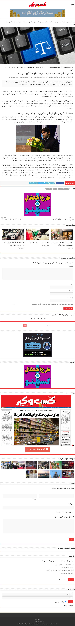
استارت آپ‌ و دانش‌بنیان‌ (61, 22)
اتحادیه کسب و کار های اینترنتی (64, 188)
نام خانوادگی (34, 499)
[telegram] (31, 318)
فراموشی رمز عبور (68, 605)
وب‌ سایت (70, 297)
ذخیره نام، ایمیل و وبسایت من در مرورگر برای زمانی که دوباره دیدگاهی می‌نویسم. (52, 304)
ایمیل (71, 291)
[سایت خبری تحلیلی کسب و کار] (37, 4)
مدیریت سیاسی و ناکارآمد (66, 567)
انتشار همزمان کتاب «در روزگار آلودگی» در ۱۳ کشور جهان (61, 219)
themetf (37, 619)
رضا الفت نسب (49, 188)
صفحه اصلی (72, 22)
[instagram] (35, 318)
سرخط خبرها (36, 77)
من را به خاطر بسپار (60, 602)
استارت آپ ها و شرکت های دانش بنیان (43, 22)
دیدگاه (71, 266)
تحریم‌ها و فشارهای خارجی (66, 573)
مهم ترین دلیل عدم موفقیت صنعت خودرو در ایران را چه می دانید (57, 561)
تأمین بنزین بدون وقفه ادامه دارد (39, 242)
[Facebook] (41, 318)
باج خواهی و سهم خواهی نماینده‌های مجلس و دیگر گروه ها (59, 570)
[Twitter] (38, 318)
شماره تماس (71, 504)
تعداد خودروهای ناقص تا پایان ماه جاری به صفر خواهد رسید (14, 244)
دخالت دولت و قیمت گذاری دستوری (63, 565)
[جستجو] (25, 325)
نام (71, 284)
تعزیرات (55, 188)
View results (62, 580)
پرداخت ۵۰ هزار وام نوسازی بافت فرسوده (12, 218)
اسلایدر (41, 77)
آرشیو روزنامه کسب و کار (36, 449)
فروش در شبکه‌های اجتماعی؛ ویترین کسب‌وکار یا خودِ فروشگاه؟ (62, 244)
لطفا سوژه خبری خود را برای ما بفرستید (64, 517)
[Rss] (45, 318)
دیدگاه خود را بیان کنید (25, 77)
